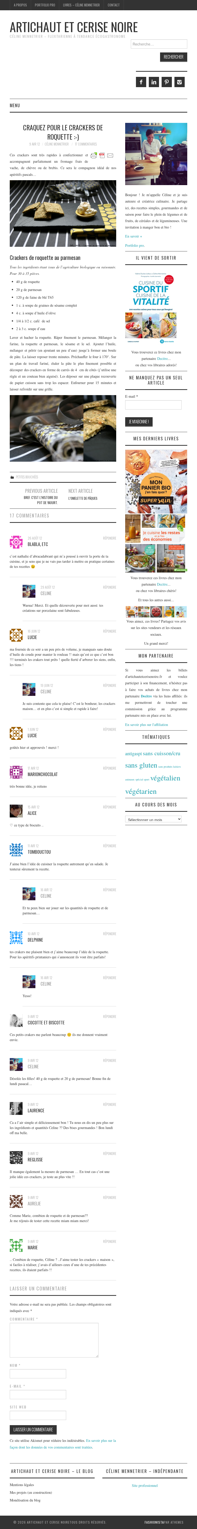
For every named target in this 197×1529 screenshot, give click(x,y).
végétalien (165, 777)
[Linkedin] (154, 82)
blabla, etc (38, 544)
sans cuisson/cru (161, 753)
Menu (15, 105)
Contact (114, 5)
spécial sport (142, 779)
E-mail (17, 1386)
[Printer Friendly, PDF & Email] (102, 155)
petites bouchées (27, 477)
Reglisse (35, 1159)
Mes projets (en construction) (31, 1492)
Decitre (162, 358)
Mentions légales (22, 1484)
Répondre (109, 538)
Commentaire (24, 1319)
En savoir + (133, 236)
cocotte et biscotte (46, 1022)
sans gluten (141, 765)
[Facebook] (141, 82)
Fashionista (154, 1522)
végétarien (141, 791)
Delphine (35, 939)
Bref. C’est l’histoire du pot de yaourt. (41, 500)
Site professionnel (145, 1485)
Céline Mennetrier (57, 144)
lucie (32, 637)
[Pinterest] (167, 82)
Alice (32, 813)
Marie (33, 1247)
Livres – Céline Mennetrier (81, 5)
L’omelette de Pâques (82, 498)
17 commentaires (86, 144)
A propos (20, 5)
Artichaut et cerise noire (74, 26)
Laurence (36, 1110)
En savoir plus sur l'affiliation (146, 724)
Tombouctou (39, 852)
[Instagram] (179, 82)
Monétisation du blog (25, 1500)
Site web (18, 1406)
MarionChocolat (43, 774)
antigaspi (133, 753)
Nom (15, 1365)
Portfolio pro (45, 5)
